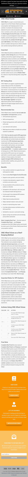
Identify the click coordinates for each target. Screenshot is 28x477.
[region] (14, 324)
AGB (9, 473)
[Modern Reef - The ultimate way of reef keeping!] (14, 11)
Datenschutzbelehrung (16, 473)
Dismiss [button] (16, 5)
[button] (2, 11)
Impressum (4, 473)
